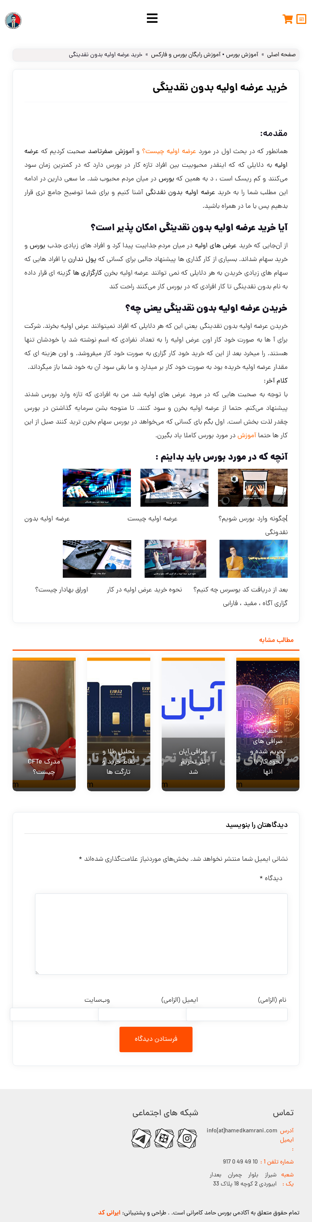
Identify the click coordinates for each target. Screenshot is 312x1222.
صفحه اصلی (281, 55)
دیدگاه (270, 879)
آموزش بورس (242, 55)
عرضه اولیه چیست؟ (169, 152)
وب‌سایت (97, 1000)
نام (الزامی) (272, 1000)
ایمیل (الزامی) (179, 1000)
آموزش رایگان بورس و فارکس (186, 55)
